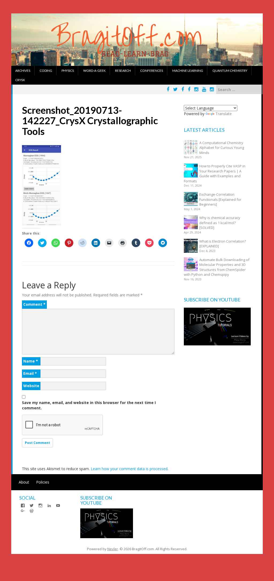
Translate (223, 113)
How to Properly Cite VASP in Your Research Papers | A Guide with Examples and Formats (214, 173)
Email (30, 373)
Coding (46, 71)
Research (123, 71)
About (24, 482)
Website (31, 385)
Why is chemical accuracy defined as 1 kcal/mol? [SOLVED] (219, 222)
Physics (68, 71)
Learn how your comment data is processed (129, 468)
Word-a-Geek (94, 71)
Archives (22, 71)
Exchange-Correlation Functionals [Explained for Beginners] (220, 199)
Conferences (151, 71)
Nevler (112, 548)
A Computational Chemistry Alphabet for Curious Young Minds (221, 147)
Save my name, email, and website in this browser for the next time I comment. (89, 405)
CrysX (20, 80)
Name (30, 361)
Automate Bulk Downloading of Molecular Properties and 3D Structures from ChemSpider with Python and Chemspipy (216, 267)
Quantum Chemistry (229, 71)
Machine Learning (187, 71)
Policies (42, 482)
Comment (34, 304)
